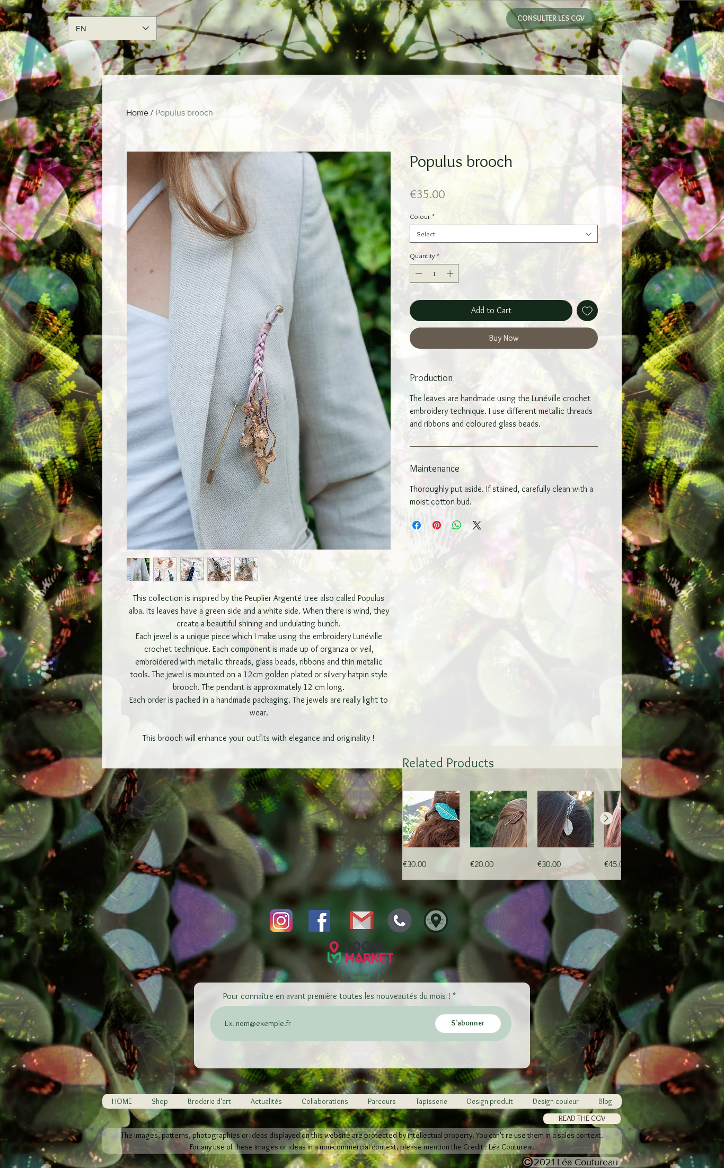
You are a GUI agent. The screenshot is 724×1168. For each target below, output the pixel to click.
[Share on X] (477, 525)
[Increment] (451, 273)
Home (137, 112)
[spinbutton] (434, 273)
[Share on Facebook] (416, 525)
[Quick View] (431, 819)
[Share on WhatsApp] (457, 525)
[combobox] (504, 234)
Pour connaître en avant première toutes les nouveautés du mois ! (337, 996)
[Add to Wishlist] (587, 310)
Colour (422, 216)
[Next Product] (606, 818)
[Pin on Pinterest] (436, 525)
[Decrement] (417, 273)
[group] (511, 830)
